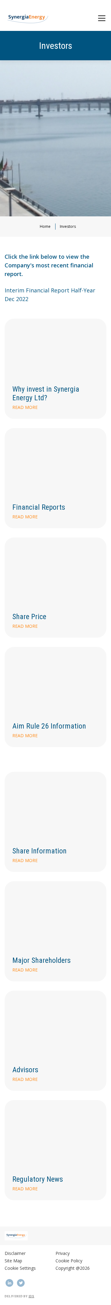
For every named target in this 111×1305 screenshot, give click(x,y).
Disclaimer (15, 1253)
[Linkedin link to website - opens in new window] (9, 1282)
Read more (25, 407)
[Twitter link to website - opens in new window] (20, 1282)
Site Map (13, 1261)
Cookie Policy (69, 1261)
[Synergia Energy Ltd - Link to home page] (28, 18)
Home (45, 226)
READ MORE (25, 517)
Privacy (63, 1253)
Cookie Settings (20, 1268)
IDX (32, 1296)
